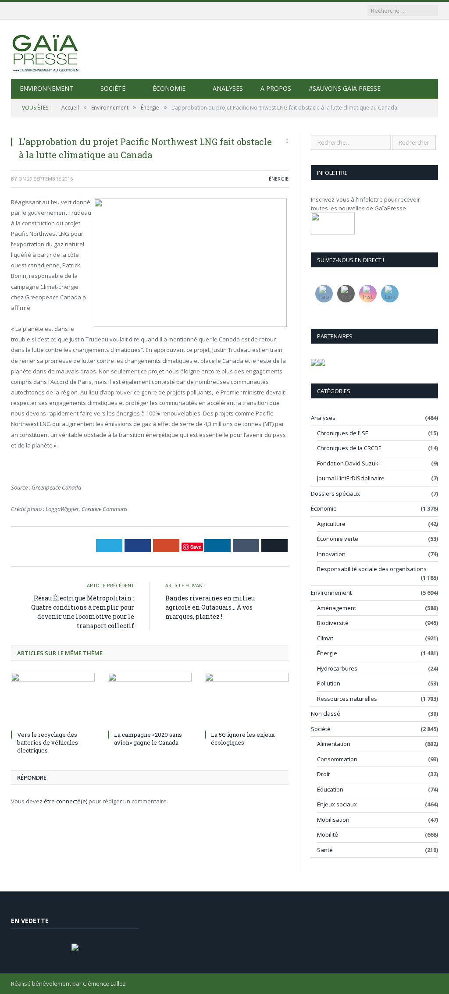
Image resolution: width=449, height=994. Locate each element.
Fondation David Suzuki (348, 463)
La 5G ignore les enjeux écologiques (243, 738)
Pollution (328, 683)
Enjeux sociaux (337, 804)
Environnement (46, 88)
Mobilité (327, 834)
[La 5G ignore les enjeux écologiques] (247, 700)
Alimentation (333, 744)
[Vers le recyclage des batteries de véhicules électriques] (53, 700)
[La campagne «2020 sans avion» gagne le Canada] (150, 700)
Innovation (331, 554)
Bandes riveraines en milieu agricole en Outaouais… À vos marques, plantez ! (210, 607)
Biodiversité (333, 623)
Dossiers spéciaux (335, 493)
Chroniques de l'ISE (342, 433)
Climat (325, 638)
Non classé (325, 713)
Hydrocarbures (337, 668)
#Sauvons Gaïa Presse (345, 88)
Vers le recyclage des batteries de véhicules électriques (47, 742)
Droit (323, 774)
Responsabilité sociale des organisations (372, 569)
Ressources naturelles (347, 699)
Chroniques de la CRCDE (349, 448)
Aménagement (336, 608)
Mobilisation (333, 820)
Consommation (337, 759)
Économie (169, 88)
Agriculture (331, 524)
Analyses (228, 88)
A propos (275, 88)
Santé (325, 850)
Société (112, 88)
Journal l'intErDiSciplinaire (351, 478)
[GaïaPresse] (46, 49)
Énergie (279, 178)
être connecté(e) (65, 801)
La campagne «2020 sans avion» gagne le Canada (148, 738)
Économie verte (337, 539)
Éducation (330, 789)
